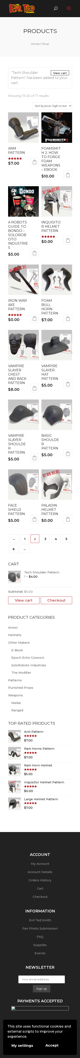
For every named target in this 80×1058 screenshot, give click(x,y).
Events (40, 953)
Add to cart (34, 162)
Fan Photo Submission (40, 928)
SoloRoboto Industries (28, 665)
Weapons (15, 695)
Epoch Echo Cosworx (27, 658)
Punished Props (20, 688)
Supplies (40, 945)
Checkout (56, 600)
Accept (51, 1045)
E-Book (17, 650)
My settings (22, 1046)
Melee (16, 703)
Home (35, 43)
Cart (40, 888)
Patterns (15, 680)
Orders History (40, 880)
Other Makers (19, 643)
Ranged (17, 710)
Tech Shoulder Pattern (41, 572)
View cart (60, 73)
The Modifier (21, 673)
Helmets (14, 635)
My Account (40, 864)
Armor (13, 628)
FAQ (40, 937)
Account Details (40, 872)
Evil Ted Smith (40, 920)
